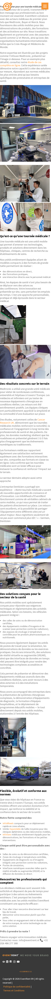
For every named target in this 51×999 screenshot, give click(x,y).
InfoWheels (8, 823)
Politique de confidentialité (16, 986)
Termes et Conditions (13, 990)
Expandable (15, 828)
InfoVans (7, 834)
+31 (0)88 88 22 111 (25, 971)
